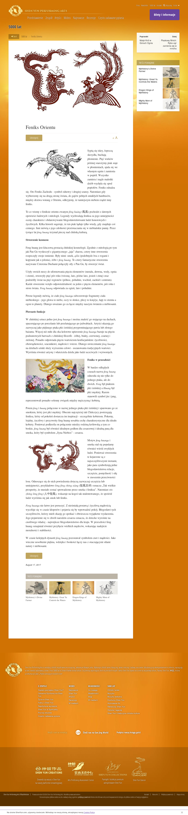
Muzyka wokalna (115, 696)
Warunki (155, 794)
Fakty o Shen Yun (45, 702)
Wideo (67, 17)
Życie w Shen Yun (45, 699)
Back (15, 36)
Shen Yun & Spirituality (48, 709)
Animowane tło (114, 703)
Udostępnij (34, 137)
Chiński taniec (114, 690)
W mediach (73, 703)
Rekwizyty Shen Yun (116, 706)
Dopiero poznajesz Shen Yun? (51, 690)
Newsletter (144, 5)
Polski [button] (175, 5)
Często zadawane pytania (111, 17)
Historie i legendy (115, 710)
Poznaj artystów (45, 712)
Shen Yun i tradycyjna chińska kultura (124, 713)
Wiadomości (94, 686)
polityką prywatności (84, 797)
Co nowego (93, 690)
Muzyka (111, 693)
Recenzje (91, 17)
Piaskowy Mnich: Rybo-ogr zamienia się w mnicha (169, 44)
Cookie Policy (89, 812)
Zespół (49, 17)
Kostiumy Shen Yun (116, 700)
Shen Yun (73, 693)
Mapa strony (180, 794)
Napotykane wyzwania (47, 706)
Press (138, 5)
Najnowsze (78, 17)
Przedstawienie (35, 17)
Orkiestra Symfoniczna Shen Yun (50, 695)
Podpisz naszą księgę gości (129, 732)
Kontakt (159, 5)
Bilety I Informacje (164, 15)
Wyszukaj (169, 5)
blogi (90, 696)
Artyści (58, 17)
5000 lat (152, 5)
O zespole (42, 686)
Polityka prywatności (167, 794)
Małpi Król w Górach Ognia (146, 41)
